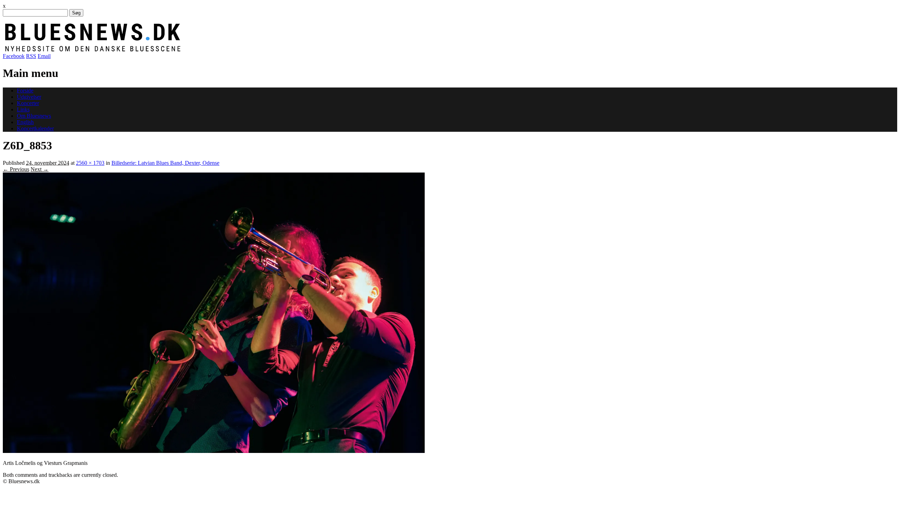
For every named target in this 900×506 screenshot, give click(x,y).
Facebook (14, 56)
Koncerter (28, 103)
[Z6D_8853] (214, 451)
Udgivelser (29, 97)
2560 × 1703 (90, 163)
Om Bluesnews (34, 116)
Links (23, 109)
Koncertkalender (35, 128)
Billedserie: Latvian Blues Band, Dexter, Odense (165, 163)
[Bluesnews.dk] (166, 50)
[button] (214, 313)
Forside (25, 90)
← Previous (16, 169)
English (25, 122)
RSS (31, 56)
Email (44, 56)
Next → (40, 169)
